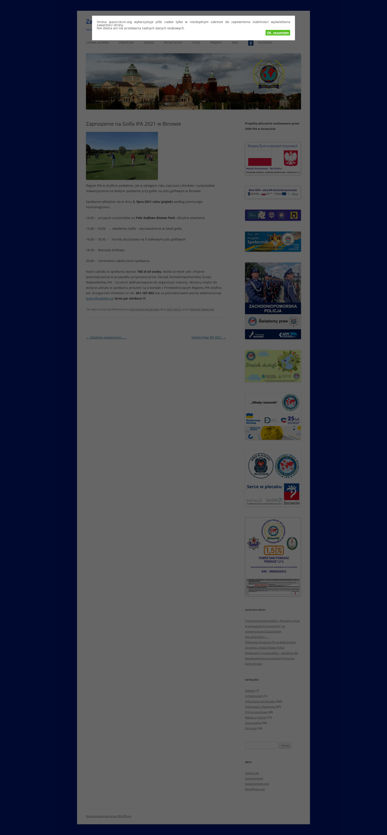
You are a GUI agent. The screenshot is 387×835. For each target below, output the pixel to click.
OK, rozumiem (278, 32)
